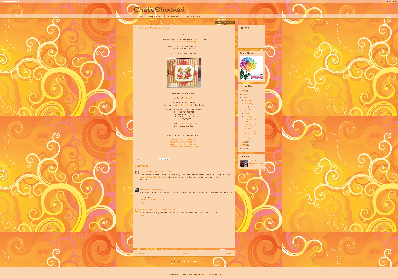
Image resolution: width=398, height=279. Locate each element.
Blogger (224, 274)
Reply (142, 182)
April (246, 110)
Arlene (142, 189)
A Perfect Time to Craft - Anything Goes (184, 144)
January (247, 138)
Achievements (174, 16)
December (248, 100)
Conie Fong (190, 98)
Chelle (253, 160)
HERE (192, 49)
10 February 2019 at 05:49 (168, 209)
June (246, 107)
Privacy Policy (193, 16)
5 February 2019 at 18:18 (155, 189)
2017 (244, 145)
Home (139, 16)
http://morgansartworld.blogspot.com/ (153, 199)
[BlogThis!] (162, 159)
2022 (244, 91)
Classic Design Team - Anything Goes (184, 142)
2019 (244, 97)
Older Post (228, 253)
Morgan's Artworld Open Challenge (153, 177)
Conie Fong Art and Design (186, 42)
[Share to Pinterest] (168, 159)
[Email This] (160, 159)
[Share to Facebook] (166, 159)
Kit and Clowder (187, 105)
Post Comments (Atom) (189, 261)
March (246, 113)
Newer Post (140, 253)
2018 (244, 142)
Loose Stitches (146, 171)
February (247, 117)
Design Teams (154, 16)
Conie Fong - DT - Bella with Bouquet (250, 126)
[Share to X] (164, 159)
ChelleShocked (159, 9)
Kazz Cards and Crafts (149, 209)
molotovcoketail (206, 274)
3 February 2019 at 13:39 (161, 171)
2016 (244, 148)
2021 (244, 94)
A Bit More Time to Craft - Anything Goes (184, 147)
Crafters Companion (189, 123)
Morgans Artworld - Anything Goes (184, 140)
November (248, 104)
